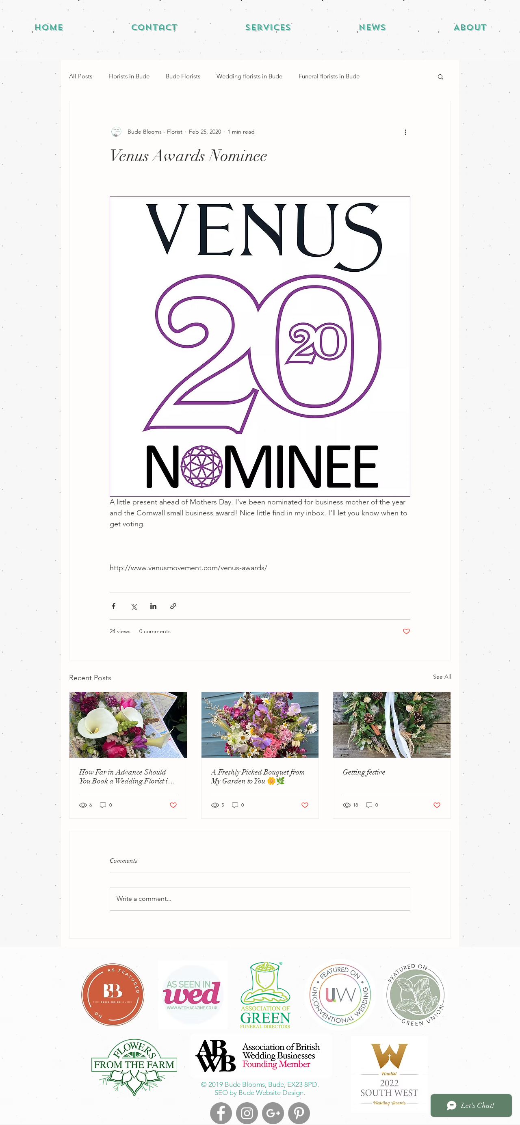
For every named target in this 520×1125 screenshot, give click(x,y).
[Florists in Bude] (221, 1113)
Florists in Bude (129, 76)
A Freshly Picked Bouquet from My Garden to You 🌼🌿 (258, 776)
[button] (440, 76)
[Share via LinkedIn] (153, 606)
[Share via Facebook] (113, 606)
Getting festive (364, 772)
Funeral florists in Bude (329, 76)
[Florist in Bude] (273, 1113)
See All (442, 676)
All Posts (80, 76)
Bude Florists (183, 76)
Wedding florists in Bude (249, 76)
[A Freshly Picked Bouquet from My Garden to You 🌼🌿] (260, 725)
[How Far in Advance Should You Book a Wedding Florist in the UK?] (128, 725)
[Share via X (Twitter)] (133, 606)
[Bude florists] (299, 1113)
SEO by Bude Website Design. (259, 1092)
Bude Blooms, (245, 1084)
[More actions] (405, 132)
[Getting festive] (392, 725)
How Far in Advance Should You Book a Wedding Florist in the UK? (125, 776)
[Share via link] (173, 606)
